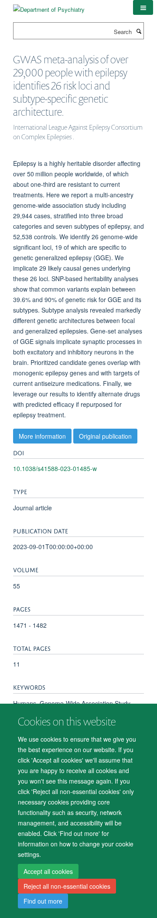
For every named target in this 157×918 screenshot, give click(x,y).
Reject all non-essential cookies (67, 886)
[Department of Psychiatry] (49, 6)
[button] (143, 7)
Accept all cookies (48, 871)
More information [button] (42, 436)
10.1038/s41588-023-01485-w (55, 468)
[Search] (138, 31)
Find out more (43, 901)
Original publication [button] (105, 436)
